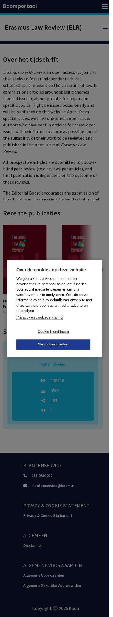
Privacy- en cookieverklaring (39, 317)
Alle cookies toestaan (53, 344)
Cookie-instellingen (53, 332)
